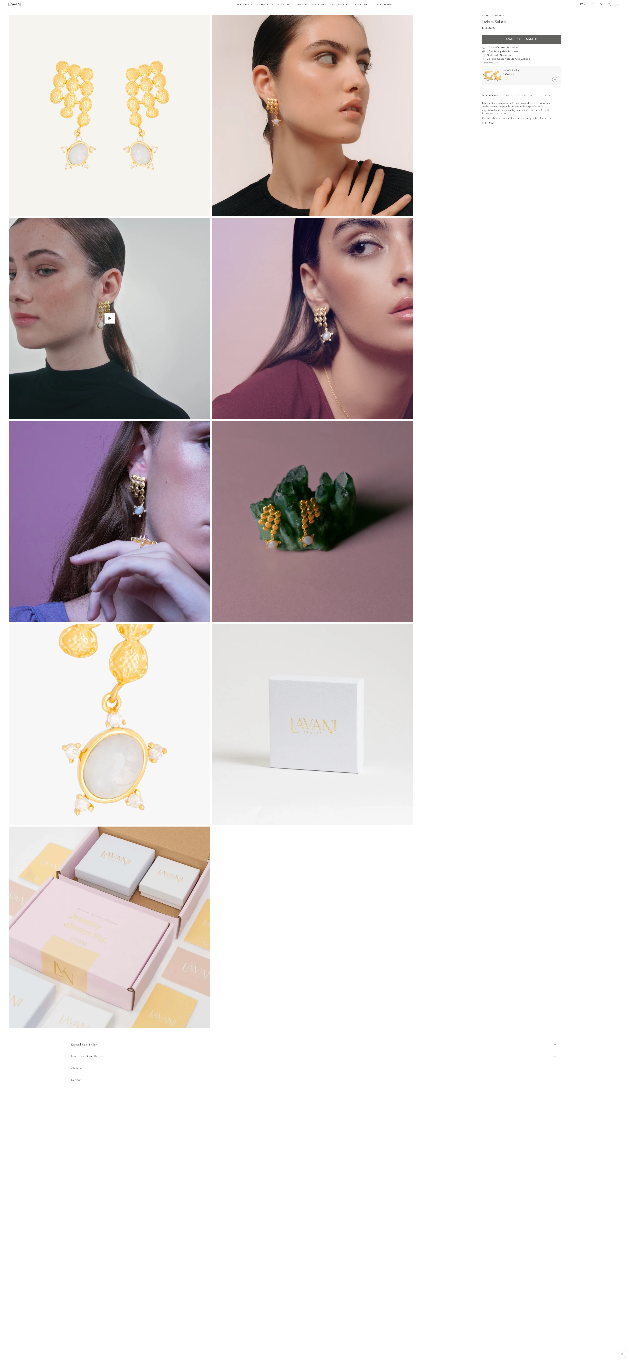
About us (76, 1068)
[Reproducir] (110, 318)
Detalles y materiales (521, 95)
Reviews (76, 1080)
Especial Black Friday (84, 1044)
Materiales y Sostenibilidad (87, 1056)
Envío (548, 95)
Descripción (490, 95)
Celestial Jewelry (493, 15)
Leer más (488, 123)
